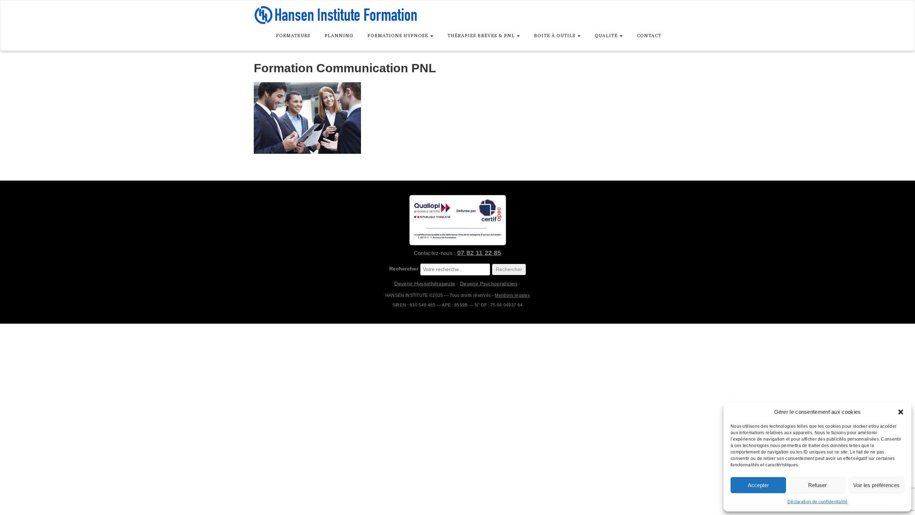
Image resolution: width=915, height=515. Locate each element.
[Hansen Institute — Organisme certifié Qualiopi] (457, 220)
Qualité (607, 35)
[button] (900, 412)
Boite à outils (555, 35)
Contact (649, 35)
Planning (339, 35)
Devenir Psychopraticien (488, 283)
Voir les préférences (876, 485)
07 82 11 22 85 (479, 252)
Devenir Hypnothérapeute (424, 283)
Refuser (817, 485)
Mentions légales (512, 295)
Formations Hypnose (398, 35)
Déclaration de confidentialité (817, 501)
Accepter (758, 485)
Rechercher (403, 268)
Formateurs (293, 35)
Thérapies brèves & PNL (481, 35)
